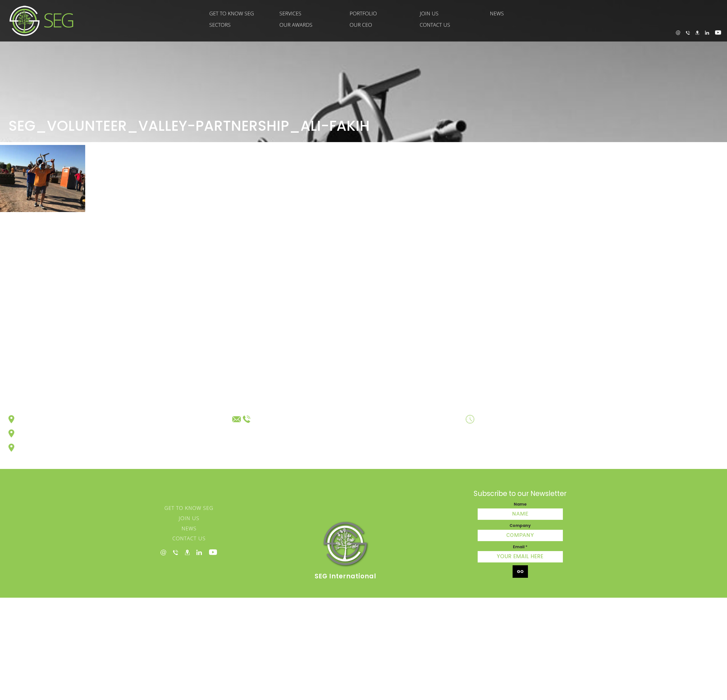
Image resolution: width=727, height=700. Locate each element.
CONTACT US (435, 24)
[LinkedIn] (707, 32)
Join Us (189, 518)
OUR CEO (361, 24)
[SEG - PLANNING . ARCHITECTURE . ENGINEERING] (36, 20)
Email (520, 547)
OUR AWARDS (295, 24)
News (189, 528)
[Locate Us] (697, 32)
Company (520, 525)
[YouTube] (718, 32)
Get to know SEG (188, 507)
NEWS (497, 13)
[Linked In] (199, 552)
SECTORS (220, 24)
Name (520, 504)
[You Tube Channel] (213, 552)
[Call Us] (688, 32)
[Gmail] (163, 552)
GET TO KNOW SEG (231, 13)
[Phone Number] (175, 552)
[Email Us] (678, 32)
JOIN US (429, 13)
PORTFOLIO (363, 13)
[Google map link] (187, 552)
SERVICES (290, 13)
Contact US (189, 538)
